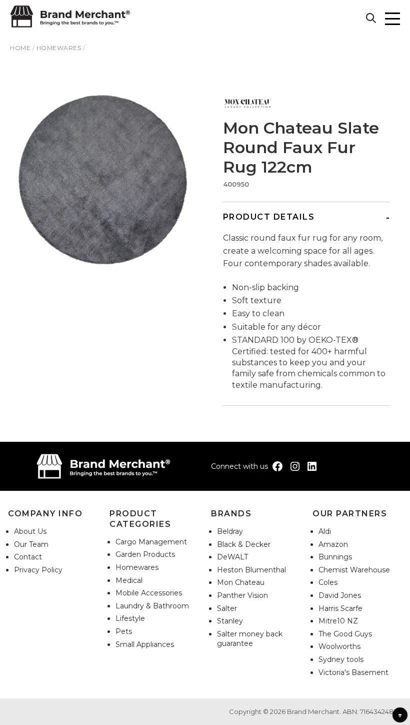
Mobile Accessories (149, 592)
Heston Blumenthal (251, 569)
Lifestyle (130, 618)
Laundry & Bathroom (152, 605)
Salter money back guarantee (249, 638)
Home (20, 48)
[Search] (372, 20)
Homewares (59, 48)
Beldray (230, 531)
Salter (227, 608)
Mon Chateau (240, 582)
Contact (28, 556)
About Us (30, 531)
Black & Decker (243, 544)
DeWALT (232, 556)
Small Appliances (145, 644)
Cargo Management (151, 541)
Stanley (230, 620)
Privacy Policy (38, 569)
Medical (129, 580)
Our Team (31, 544)
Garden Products (145, 554)
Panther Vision (242, 595)
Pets (124, 631)
